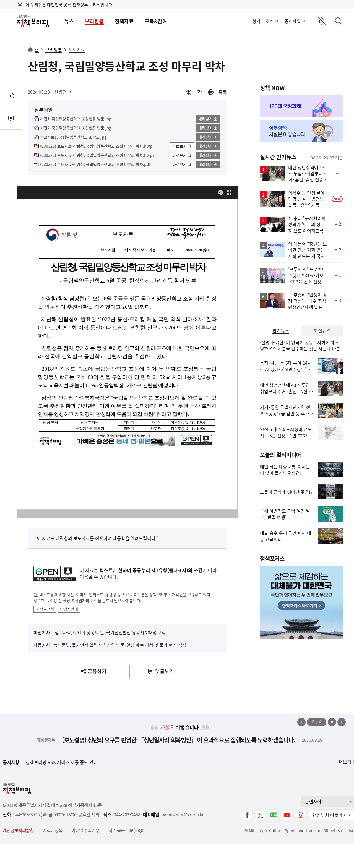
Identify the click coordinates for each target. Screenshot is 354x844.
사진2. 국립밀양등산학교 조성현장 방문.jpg (75, 128)
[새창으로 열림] (210, 92)
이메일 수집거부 (85, 830)
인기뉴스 (280, 330)
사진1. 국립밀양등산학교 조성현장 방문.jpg (75, 118)
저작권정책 (45, 609)
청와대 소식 (263, 21)
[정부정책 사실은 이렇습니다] (301, 131)
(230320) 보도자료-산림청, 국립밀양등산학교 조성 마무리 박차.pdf (95, 164)
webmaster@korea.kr (183, 814)
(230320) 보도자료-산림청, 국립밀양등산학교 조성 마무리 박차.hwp (96, 146)
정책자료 (124, 21)
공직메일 (293, 21)
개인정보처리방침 (18, 830)
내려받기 (205, 118)
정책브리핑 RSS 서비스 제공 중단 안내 (62, 762)
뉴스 (69, 21)
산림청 (63, 91)
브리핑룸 (94, 21)
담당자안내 (69, 609)
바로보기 (179, 146)
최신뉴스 (322, 330)
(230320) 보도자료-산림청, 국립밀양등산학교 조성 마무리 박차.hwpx (97, 155)
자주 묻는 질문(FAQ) (125, 830)
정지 (332, 722)
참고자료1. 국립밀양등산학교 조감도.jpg (73, 137)
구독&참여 (156, 21)
